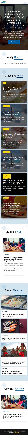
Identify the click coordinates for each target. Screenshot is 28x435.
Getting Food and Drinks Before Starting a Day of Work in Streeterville (13, 89)
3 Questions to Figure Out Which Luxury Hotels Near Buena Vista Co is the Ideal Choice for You (13, 182)
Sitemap (17, 432)
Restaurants (6, 129)
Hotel (5, 82)
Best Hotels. (17, 431)
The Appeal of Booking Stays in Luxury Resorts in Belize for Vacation (13, 159)
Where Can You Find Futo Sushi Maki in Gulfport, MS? (14, 339)
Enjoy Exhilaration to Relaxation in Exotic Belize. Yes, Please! (14, 114)
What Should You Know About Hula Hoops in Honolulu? (13, 315)
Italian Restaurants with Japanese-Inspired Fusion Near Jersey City (14, 20)
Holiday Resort (6, 105)
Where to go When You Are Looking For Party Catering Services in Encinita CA (11, 205)
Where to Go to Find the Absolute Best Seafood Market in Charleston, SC (13, 136)
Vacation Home (7, 178)
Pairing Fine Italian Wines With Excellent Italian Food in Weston (12, 372)
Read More (14, 43)
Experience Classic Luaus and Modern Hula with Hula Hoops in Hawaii (14, 363)
